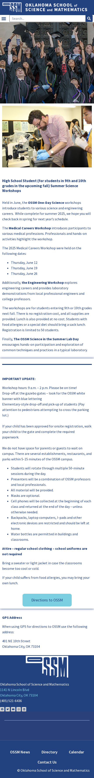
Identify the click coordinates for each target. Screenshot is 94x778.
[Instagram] (18, 709)
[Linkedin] (24, 709)
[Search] (88, 18)
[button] (3, 18)
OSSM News (20, 751)
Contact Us (47, 762)
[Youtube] (13, 709)
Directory (49, 751)
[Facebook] (2, 709)
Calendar (76, 751)
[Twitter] (7, 709)
